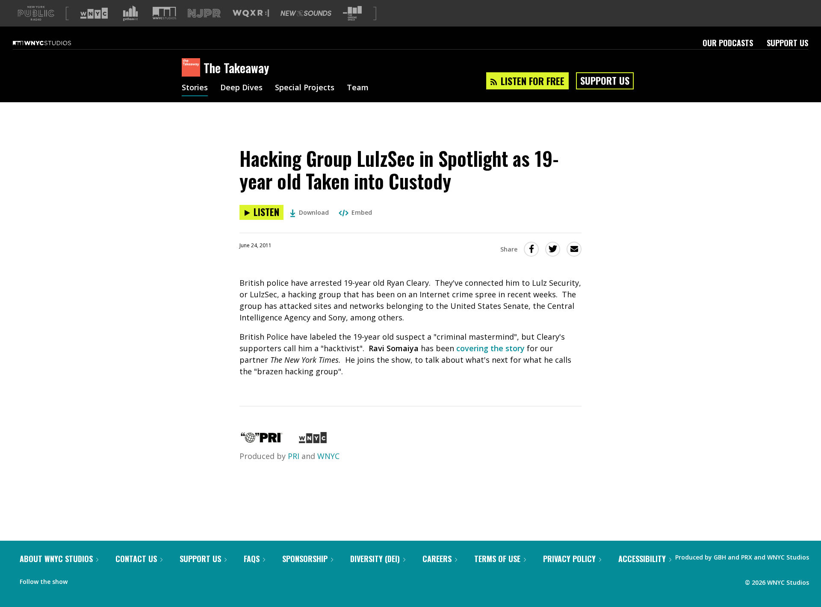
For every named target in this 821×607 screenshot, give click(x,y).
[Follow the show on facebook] (80, 579)
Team (358, 88)
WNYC (328, 456)
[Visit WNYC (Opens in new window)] (94, 13)
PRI (293, 456)
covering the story (490, 348)
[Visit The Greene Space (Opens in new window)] (352, 13)
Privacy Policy (569, 558)
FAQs (252, 558)
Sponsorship (305, 558)
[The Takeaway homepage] (193, 68)
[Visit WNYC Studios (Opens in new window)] (164, 13)
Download (314, 212)
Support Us (787, 42)
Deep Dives (241, 88)
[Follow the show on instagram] (113, 579)
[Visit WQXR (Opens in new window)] (251, 13)
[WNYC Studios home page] (52, 43)
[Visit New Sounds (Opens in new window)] (306, 13)
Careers (437, 558)
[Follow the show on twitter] (96, 579)
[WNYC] (313, 440)
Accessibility (642, 558)
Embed (361, 212)
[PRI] (261, 440)
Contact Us (136, 558)
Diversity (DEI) (375, 558)
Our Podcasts (728, 42)
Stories (195, 88)
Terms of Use (497, 558)
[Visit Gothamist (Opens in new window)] (130, 13)
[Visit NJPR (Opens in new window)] (204, 13)
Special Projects (304, 88)
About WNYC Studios (56, 558)
